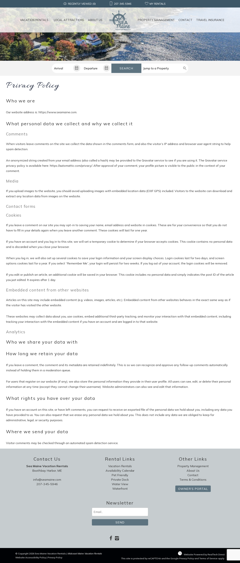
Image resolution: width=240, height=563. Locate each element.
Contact (185, 20)
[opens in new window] (110, 538)
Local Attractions (69, 20)
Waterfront (120, 488)
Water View (120, 484)
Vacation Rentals (34, 20)
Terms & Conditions (192, 479)
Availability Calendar (120, 470)
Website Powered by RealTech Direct (204, 554)
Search (126, 68)
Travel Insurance (210, 20)
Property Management (156, 20)
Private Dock (120, 479)
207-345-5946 (47, 484)
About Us (95, 20)
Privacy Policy (55, 557)
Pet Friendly (120, 475)
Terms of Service (208, 558)
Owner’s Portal (193, 489)
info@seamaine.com (47, 479)
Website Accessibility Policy (30, 557)
